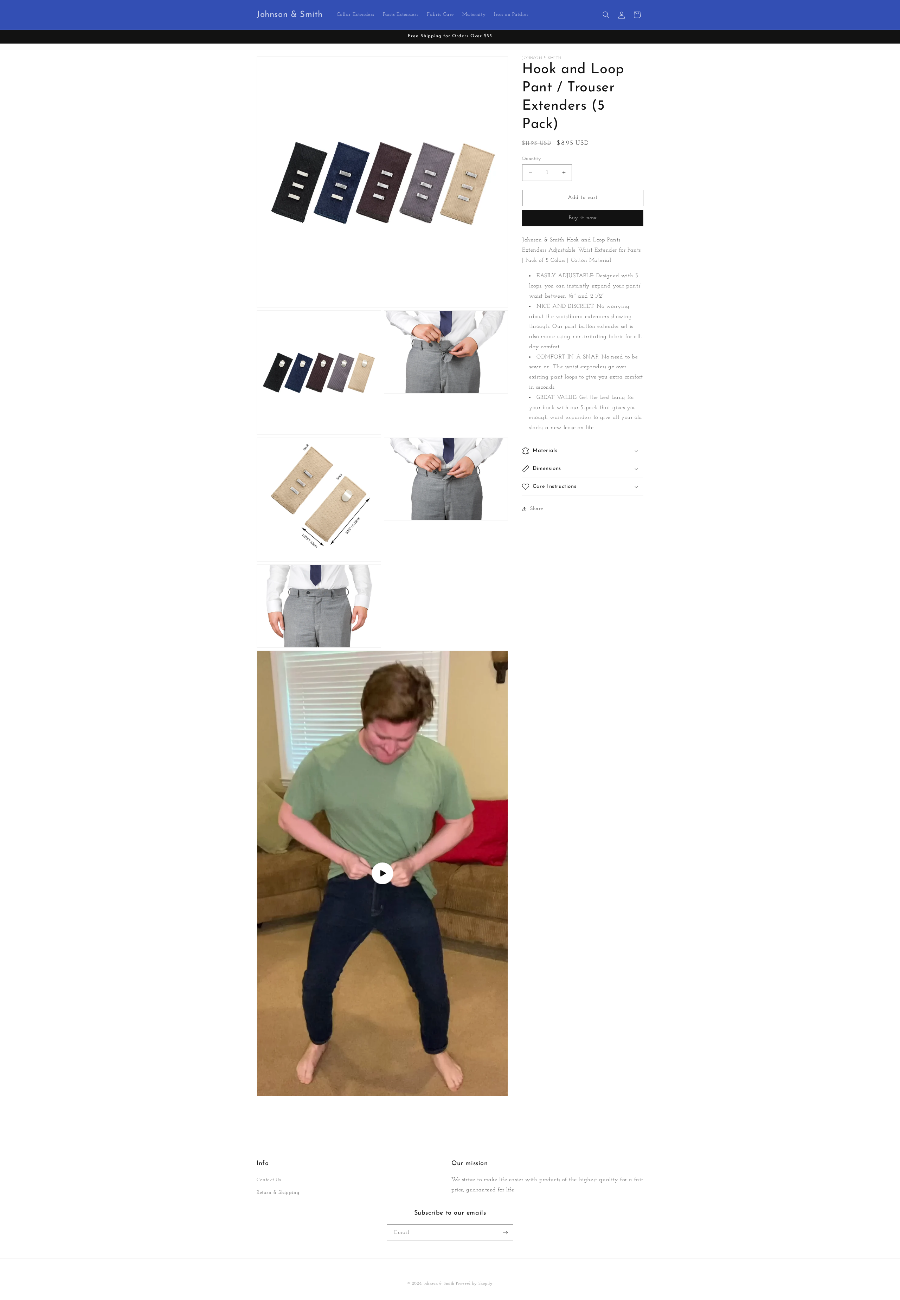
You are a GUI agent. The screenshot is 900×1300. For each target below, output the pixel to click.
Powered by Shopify (474, 1284)
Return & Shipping (278, 1192)
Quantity (531, 158)
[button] (606, 14)
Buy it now (583, 218)
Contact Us (269, 1180)
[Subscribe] (505, 1232)
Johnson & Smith (439, 1284)
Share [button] (536, 508)
